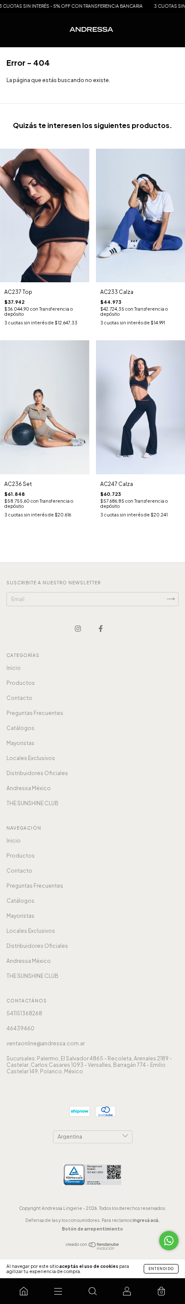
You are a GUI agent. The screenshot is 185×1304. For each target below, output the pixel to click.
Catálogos (20, 728)
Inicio (13, 668)
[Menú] (58, 1291)
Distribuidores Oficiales (37, 773)
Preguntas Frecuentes (34, 713)
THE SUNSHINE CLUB (32, 803)
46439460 (20, 1028)
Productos (20, 683)
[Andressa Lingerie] (23, 1291)
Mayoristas (20, 743)
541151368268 (24, 1013)
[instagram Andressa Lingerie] (78, 628)
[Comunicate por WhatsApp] (169, 1240)
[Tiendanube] (93, 1248)
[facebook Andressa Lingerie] (100, 628)
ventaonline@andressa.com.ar (45, 1043)
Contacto (19, 698)
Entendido (161, 1269)
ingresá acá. (146, 1220)
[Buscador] (92, 1291)
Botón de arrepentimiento (92, 1228)
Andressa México (28, 788)
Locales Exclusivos (30, 758)
